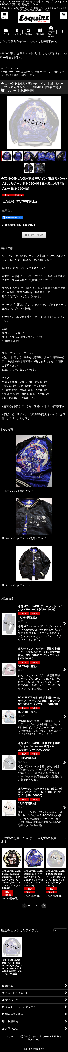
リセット (61, 930)
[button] (4, 15)
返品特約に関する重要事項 (20, 224)
